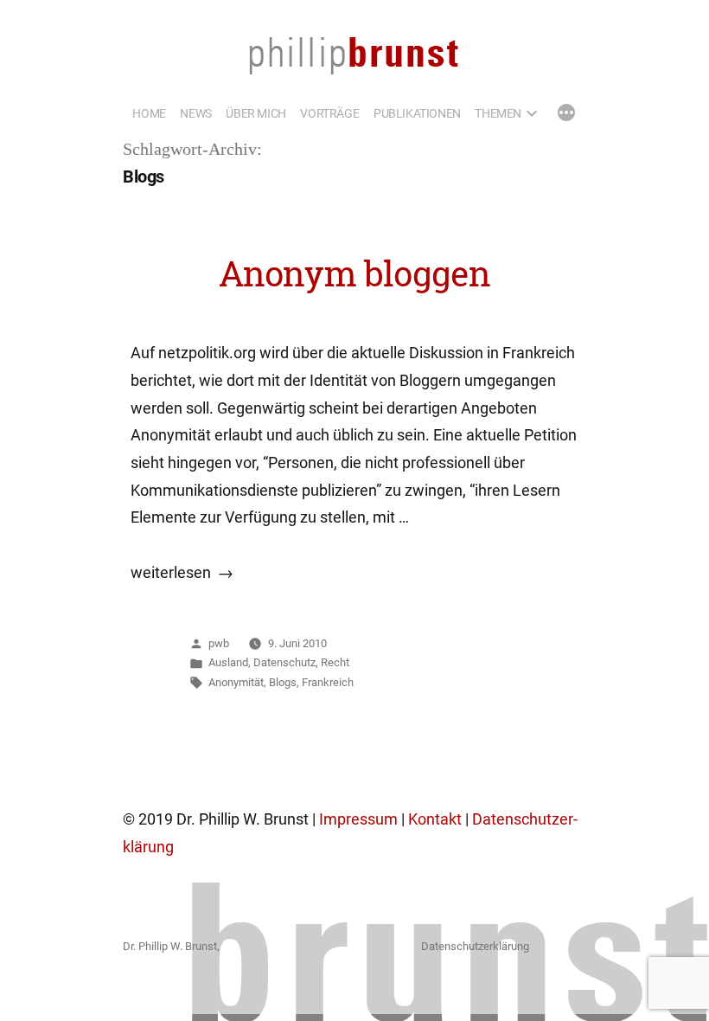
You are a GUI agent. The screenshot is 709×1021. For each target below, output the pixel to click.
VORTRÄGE (329, 113)
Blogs (283, 682)
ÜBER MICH (255, 113)
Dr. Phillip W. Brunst (170, 946)
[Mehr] (566, 114)
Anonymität (236, 682)
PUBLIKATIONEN (417, 113)
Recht (335, 662)
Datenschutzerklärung (475, 946)
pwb (218, 643)
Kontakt (435, 819)
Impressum (358, 819)
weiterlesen (171, 572)
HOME (148, 113)
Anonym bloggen (355, 273)
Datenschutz (284, 662)
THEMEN (498, 113)
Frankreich (328, 682)
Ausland (228, 662)
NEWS (195, 113)
